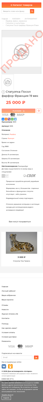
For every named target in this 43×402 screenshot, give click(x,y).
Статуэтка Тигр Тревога (21, 261)
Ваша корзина (7, 300)
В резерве (17, 111)
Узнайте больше (7, 395)
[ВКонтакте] (3, 119)
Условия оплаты (8, 332)
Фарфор (13, 134)
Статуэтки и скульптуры (15, 23)
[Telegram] (15, 119)
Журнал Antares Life (10, 314)
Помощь (5, 324)
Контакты (5, 318)
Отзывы (5, 305)
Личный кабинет (9, 291)
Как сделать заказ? (9, 328)
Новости (5, 310)
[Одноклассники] (6, 119)
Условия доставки (9, 337)
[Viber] (9, 119)
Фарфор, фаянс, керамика (16, 21)
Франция (11, 138)
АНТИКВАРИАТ (31, 19)
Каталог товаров (22, 5)
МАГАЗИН (16, 19)
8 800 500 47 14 (8, 379)
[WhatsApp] (12, 119)
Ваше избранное (9, 295)
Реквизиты (6, 341)
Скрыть (6, 398)
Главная (5, 19)
